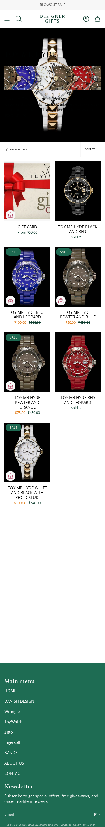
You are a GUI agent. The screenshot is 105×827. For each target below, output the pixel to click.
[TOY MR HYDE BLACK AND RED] (78, 191)
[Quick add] (10, 215)
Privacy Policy (80, 824)
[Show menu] (7, 19)
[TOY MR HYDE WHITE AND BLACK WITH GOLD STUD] (27, 452)
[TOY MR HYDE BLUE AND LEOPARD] (27, 277)
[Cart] (97, 19)
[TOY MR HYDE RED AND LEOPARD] (78, 362)
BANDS (11, 752)
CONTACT (13, 773)
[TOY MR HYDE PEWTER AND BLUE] (78, 277)
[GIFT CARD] (27, 191)
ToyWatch (13, 721)
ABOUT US (14, 763)
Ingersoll (12, 742)
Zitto (8, 732)
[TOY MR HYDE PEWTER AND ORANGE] (27, 362)
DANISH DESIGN (19, 701)
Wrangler (12, 711)
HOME (10, 690)
